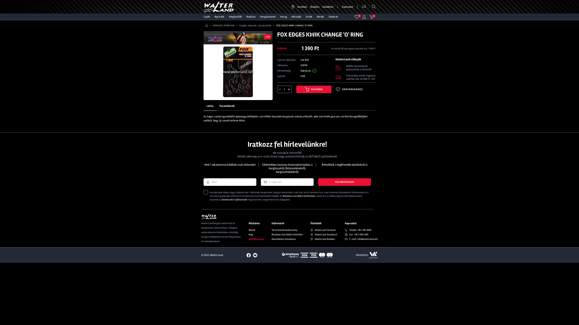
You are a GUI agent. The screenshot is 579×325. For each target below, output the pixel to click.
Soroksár (302, 6)
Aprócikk (219, 16)
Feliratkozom (344, 182)
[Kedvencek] (357, 17)
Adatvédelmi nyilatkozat (284, 239)
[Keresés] (373, 7)
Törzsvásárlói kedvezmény (284, 230)
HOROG (283, 16)
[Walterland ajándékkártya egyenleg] (364, 6)
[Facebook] (249, 255)
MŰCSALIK (296, 16)
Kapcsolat (347, 6)
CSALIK (207, 16)
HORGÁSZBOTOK (268, 16)
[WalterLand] (221, 216)
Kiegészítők (235, 16)
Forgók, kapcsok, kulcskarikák (255, 25)
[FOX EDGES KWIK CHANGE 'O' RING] (238, 65)
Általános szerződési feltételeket (299, 196)
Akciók (320, 16)
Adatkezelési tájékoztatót (234, 199)
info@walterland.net (367, 239)
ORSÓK (309, 16)
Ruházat (251, 16)
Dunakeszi (328, 6)
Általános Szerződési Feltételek (287, 234)
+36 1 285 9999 (364, 230)
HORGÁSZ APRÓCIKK (224, 25)
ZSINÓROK (333, 16)
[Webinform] (373, 255)
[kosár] (371, 17)
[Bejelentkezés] (364, 17)
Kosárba (317, 89)
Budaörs (314, 6)
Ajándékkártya (256, 239)
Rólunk (252, 230)
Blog (251, 234)
